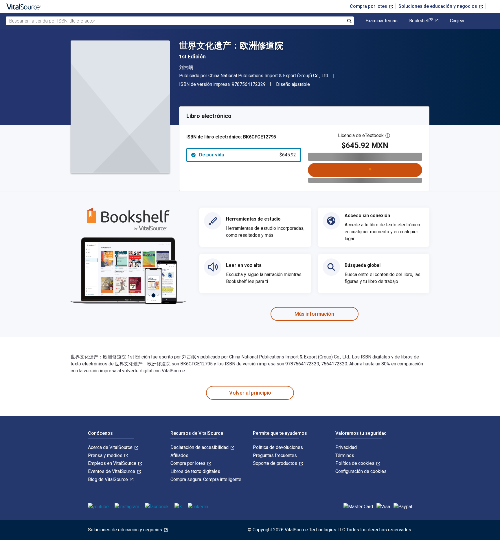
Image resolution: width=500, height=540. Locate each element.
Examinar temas (381, 21)
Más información (314, 314)
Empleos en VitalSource (112, 463)
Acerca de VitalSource (111, 447)
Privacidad (346, 447)
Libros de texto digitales (195, 471)
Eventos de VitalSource (112, 471)
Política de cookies (355, 463)
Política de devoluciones (278, 447)
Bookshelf (421, 21)
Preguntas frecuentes (275, 455)
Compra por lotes (369, 6)
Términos (344, 455)
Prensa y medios (106, 455)
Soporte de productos (275, 463)
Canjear (457, 21)
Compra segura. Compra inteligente (205, 479)
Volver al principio (250, 393)
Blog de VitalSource (108, 479)
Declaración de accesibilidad (200, 447)
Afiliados (179, 455)
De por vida (247, 155)
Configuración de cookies (361, 471)
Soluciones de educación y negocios (438, 6)
